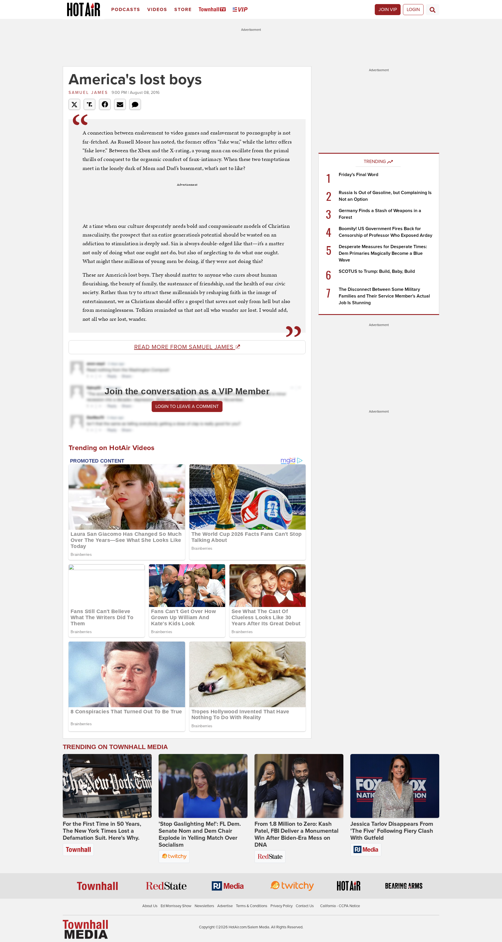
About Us (149, 906)
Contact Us (305, 906)
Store (183, 9)
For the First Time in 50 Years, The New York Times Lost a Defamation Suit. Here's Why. (102, 831)
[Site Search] (432, 9)
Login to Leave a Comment (187, 406)
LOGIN (413, 9)
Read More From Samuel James (184, 347)
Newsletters (204, 906)
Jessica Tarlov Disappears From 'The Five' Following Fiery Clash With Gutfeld (391, 831)
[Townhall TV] (213, 9)
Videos (157, 9)
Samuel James (89, 92)
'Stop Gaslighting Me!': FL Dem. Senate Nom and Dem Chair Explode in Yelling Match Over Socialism (200, 834)
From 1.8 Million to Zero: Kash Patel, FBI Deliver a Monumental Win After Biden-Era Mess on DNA (296, 834)
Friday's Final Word (358, 175)
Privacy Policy (281, 906)
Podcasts (125, 9)
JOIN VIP (388, 9)
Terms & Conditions (251, 906)
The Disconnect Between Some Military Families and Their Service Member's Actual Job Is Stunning (384, 296)
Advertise (225, 906)
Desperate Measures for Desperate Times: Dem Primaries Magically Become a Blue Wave (383, 253)
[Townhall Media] (85, 929)
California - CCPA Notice (340, 906)
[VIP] (241, 9)
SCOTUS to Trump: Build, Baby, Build (377, 271)
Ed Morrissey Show (176, 906)
